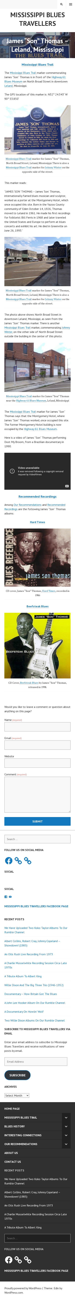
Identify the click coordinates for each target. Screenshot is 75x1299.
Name (13, 720)
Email (13, 738)
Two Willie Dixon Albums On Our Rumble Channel (34, 1020)
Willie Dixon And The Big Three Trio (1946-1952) (34, 985)
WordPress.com (13, 1292)
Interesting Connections (23, 1135)
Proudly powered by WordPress (23, 1288)
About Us (11, 1153)
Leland (8, 86)
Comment (15, 774)
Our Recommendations (28, 504)
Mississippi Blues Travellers (37, 19)
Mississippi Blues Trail (23, 73)
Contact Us (12, 1161)
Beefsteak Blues (29, 682)
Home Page (12, 1108)
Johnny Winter (53, 167)
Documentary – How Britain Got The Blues (30, 994)
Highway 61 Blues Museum (31, 400)
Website (9, 756)
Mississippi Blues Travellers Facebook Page (36, 906)
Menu (70, 4)
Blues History (14, 1126)
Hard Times (48, 591)
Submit (37, 821)
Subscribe (17, 1075)
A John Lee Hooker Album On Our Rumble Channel (34, 1003)
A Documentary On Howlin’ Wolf (24, 1011)
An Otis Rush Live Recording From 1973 (28, 954)
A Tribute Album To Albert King (23, 976)
